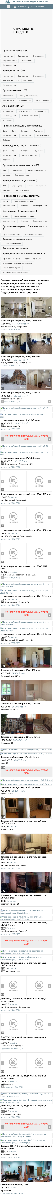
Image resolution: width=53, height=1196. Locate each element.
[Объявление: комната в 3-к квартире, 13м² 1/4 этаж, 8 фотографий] (26, 734)
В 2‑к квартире (8, 100)
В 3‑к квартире (24, 100)
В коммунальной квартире (29, 96)
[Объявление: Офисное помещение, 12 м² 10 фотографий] (26, 1182)
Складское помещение (12, 243)
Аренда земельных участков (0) (19, 180)
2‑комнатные (23, 56)
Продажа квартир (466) (15, 51)
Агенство (6, 175)
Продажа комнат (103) (14, 90)
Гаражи (5, 201)
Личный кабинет (38, 7)
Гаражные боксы (9, 206)
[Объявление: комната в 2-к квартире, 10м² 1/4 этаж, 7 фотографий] (26, 701)
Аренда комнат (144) (13, 106)
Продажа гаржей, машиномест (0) (21, 196)
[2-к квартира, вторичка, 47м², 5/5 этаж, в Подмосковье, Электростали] (13, 390)
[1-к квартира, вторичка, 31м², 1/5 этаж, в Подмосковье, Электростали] (26, 410)
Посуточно (27, 80)
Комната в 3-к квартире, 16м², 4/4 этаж (21, 670)
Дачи (14, 131)
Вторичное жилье (9, 61)
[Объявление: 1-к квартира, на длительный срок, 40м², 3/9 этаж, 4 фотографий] (13, 528)
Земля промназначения (36, 171)
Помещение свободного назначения (17, 239)
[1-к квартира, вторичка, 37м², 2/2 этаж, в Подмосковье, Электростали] (26, 448)
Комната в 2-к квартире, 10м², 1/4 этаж (20, 704)
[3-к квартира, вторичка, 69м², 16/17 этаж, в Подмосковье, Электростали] (13, 318)
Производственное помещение (15, 248)
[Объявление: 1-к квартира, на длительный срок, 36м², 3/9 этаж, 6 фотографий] (26, 624)
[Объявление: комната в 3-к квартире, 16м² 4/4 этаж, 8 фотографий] (26, 667)
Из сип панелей (43, 135)
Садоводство (17, 171)
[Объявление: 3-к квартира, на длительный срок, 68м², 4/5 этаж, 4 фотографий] (13, 491)
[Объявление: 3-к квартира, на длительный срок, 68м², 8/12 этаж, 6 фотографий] (13, 564)
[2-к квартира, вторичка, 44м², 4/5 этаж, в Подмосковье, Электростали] (13, 354)
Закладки (22, 7)
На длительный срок (11, 80)
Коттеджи (25, 131)
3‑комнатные (38, 56)
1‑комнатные (8, 56)
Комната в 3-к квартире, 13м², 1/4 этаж (20, 737)
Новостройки (27, 61)
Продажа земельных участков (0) (20, 165)
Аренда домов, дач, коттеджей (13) (21, 145)
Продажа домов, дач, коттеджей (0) (22, 126)
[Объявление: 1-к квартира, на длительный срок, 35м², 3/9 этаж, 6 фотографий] (26, 586)
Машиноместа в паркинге (24, 201)
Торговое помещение (33, 234)
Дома (5, 131)
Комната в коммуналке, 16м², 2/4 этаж (20, 788)
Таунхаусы (38, 131)
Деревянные (26, 135)
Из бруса (6, 140)
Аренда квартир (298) (14, 70)
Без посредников (9, 65)
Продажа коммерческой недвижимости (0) (24, 227)
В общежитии (8, 96)
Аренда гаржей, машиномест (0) (20, 211)
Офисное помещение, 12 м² (15, 1185)
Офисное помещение (11, 234)
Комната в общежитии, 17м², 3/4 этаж (20, 757)
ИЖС (4, 171)
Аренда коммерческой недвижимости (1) (25, 253)
